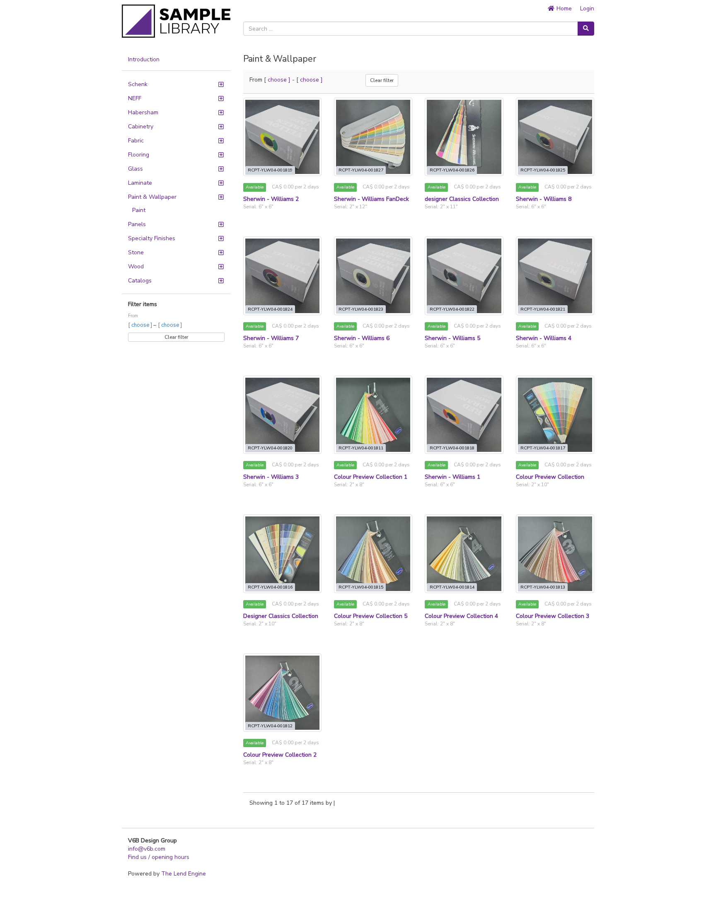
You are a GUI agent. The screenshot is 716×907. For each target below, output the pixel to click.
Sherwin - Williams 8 (543, 199)
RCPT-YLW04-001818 (452, 448)
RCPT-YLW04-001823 (361, 309)
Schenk (138, 84)
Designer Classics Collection (280, 616)
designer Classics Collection (462, 199)
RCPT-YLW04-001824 (270, 309)
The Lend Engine (183, 874)
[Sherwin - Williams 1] (464, 415)
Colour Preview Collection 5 (370, 616)
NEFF (134, 98)
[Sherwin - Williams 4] (555, 276)
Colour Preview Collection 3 (552, 616)
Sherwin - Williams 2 (271, 199)
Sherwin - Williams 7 (271, 338)
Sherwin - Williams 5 (452, 338)
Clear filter (176, 337)
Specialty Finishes (151, 238)
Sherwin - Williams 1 (452, 477)
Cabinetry (140, 126)
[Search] (586, 29)
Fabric (136, 141)
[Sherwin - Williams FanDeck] (373, 137)
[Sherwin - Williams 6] (373, 276)
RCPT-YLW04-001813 (542, 587)
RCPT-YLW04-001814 (452, 587)
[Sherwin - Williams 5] (464, 276)
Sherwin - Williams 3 (271, 477)
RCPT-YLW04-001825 (542, 170)
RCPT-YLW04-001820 (270, 448)
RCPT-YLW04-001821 (542, 309)
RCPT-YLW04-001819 (270, 170)
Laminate (140, 183)
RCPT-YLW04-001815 (361, 587)
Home (563, 8)
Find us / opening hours (158, 857)
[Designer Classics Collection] (282, 553)
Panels (137, 224)
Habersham (143, 112)
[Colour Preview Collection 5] (373, 553)
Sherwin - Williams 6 (361, 338)
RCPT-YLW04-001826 (452, 170)
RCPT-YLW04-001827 (361, 170)
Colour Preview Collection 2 (280, 755)
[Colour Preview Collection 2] (282, 693)
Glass (135, 169)
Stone (136, 252)
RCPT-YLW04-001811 (361, 448)
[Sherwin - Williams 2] (282, 137)
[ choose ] (140, 325)
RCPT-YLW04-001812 (270, 726)
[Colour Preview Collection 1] (373, 415)
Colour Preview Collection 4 (461, 616)
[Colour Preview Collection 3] (555, 553)
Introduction (144, 59)
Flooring (138, 155)
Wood (136, 266)
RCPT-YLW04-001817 (542, 448)
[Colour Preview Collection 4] (464, 553)
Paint (138, 210)
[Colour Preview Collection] (555, 415)
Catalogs (140, 281)
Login (587, 8)
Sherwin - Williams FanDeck (371, 199)
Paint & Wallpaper (152, 197)
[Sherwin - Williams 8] (555, 137)
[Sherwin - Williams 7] (282, 276)
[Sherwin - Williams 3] (282, 415)
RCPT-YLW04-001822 (452, 309)
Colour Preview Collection (550, 477)
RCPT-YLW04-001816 (270, 587)
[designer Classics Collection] (464, 137)
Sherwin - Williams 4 (543, 338)
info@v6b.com (146, 849)
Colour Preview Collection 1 (370, 477)
